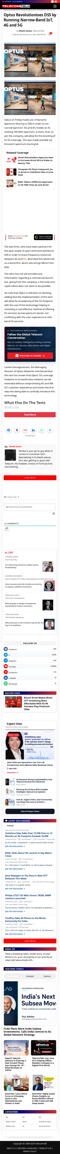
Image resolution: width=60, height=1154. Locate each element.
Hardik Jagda (11, 556)
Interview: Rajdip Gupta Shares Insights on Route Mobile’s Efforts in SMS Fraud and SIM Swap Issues (43, 1098)
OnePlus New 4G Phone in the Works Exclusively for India (25, 920)
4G (40, 1117)
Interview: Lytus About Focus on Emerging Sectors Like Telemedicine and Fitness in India (16, 1098)
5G (24, 258)
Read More (30, 414)
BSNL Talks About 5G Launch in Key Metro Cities (28, 854)
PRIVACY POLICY (30, 1151)
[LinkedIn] (33, 430)
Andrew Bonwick (13, 576)
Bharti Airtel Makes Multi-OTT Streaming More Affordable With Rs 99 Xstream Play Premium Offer (38, 703)
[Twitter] (17, 430)
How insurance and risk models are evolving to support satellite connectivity (23, 585)
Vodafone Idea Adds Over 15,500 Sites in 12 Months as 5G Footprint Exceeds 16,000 (28, 835)
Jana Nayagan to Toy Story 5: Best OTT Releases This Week (26, 877)
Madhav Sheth (12, 595)
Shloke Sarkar (25, 30)
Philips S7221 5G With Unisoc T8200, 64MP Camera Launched (28, 897)
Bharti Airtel (10, 1121)
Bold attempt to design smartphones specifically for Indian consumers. (20, 604)
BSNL (24, 1121)
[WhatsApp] (41, 430)
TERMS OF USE (45, 1148)
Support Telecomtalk (13, 2)
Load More (30, 477)
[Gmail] (25, 430)
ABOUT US (11, 1148)
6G (7, 1117)
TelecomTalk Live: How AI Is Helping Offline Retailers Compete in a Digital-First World (43, 1062)
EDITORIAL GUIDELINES (27, 1148)
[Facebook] (8, 430)
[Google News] (30, 435)
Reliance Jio (10, 1126)
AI (23, 1126)
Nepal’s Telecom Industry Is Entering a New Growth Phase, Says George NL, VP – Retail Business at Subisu (15, 1064)
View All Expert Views (30, 811)
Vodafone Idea (45, 1121)
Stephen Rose (12, 614)
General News (44, 1126)
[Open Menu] (55, 6)
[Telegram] (50, 430)
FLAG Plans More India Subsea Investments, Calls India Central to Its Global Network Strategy (27, 1031)
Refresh (10, 825)
